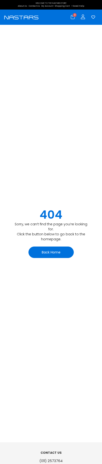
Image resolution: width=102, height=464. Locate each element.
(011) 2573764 (51, 461)
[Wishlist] (92, 17)
